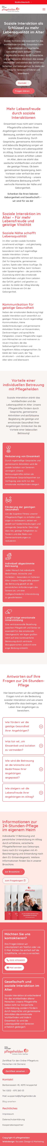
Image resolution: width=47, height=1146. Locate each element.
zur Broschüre (12, 871)
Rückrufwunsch (22, 2)
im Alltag (8, 152)
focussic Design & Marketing (30, 1141)
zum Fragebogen (14, 880)
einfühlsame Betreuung (18, 180)
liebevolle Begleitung (19, 145)
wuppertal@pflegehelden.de (21, 1096)
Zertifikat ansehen (15, 1071)
